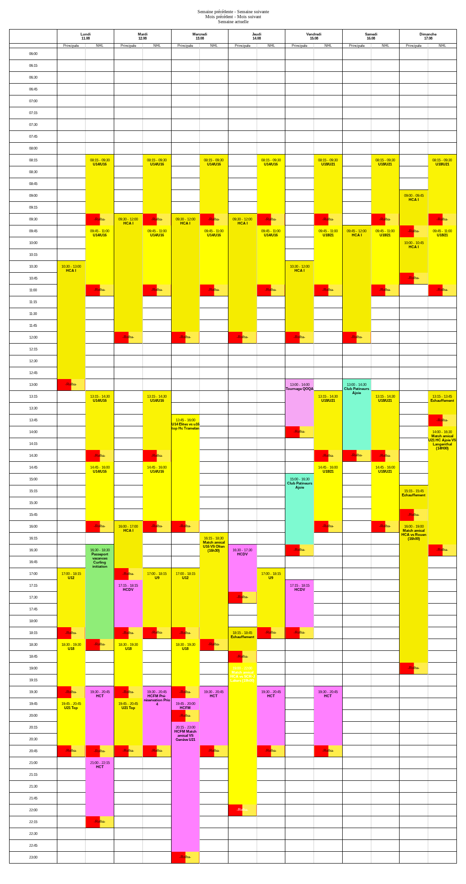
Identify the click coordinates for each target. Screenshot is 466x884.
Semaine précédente (215, 11)
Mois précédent (219, 16)
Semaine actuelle (233, 21)
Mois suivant (249, 16)
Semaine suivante (253, 11)
